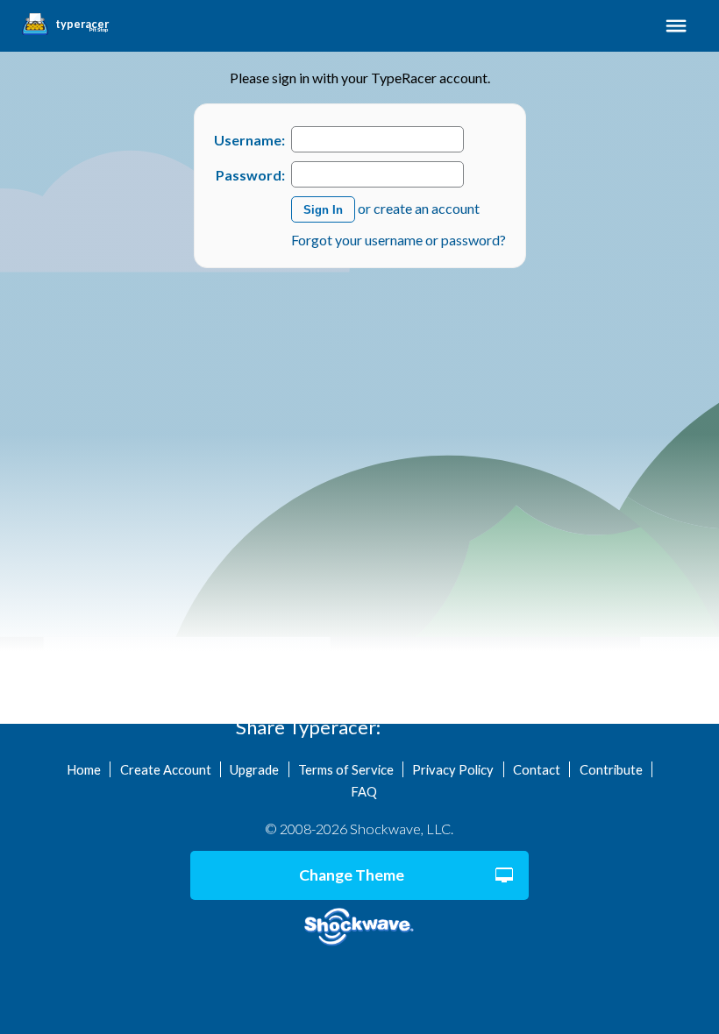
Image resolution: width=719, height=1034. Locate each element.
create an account (427, 208)
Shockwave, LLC (359, 927)
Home (84, 769)
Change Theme (351, 875)
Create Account (165, 769)
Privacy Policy (453, 769)
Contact (536, 769)
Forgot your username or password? (398, 239)
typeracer (82, 24)
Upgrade (254, 769)
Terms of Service (346, 769)
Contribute (611, 769)
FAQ (364, 791)
